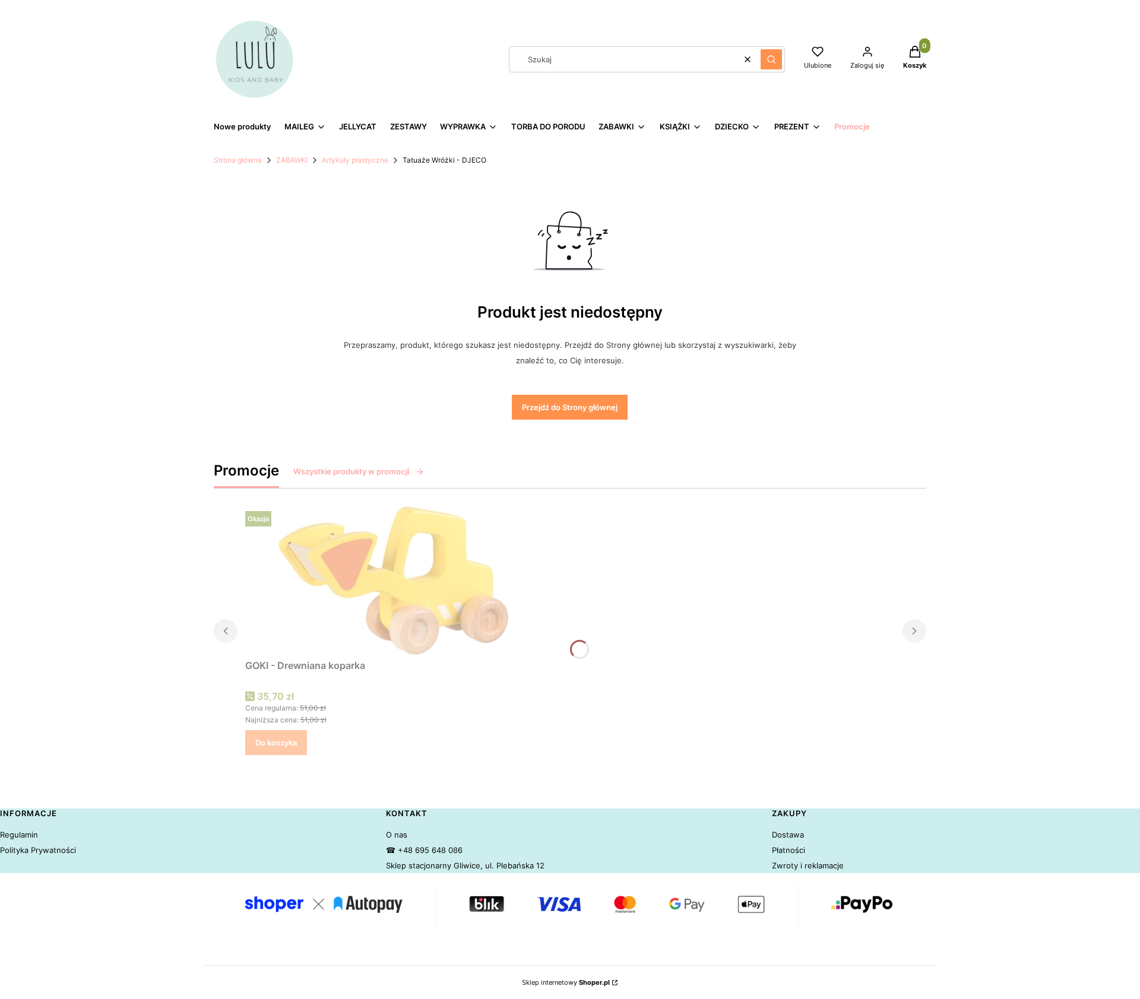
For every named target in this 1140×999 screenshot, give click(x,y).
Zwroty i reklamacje (808, 865)
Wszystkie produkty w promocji (351, 471)
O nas (396, 834)
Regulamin (19, 834)
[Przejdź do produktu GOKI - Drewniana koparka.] (393, 580)
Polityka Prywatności (38, 850)
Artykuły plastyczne (355, 160)
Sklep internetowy (566, 982)
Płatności (788, 850)
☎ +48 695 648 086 (424, 850)
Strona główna (238, 160)
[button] (771, 59)
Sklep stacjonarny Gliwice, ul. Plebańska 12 (465, 865)
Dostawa (788, 834)
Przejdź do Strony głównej (570, 407)
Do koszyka (276, 742)
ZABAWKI (292, 160)
